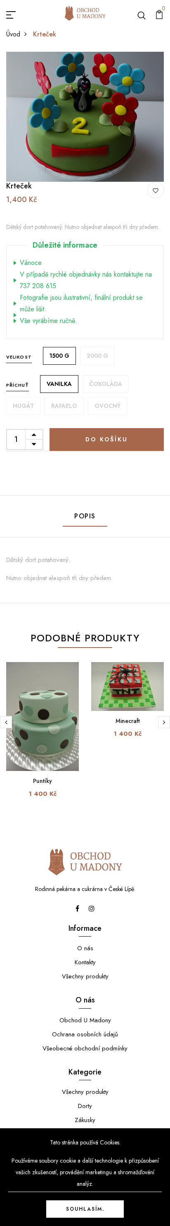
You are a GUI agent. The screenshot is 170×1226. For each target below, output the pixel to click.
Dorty (85, 1105)
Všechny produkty (85, 976)
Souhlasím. (85, 1209)
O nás (85, 948)
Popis (85, 516)
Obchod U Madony (85, 1020)
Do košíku (106, 439)
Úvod (13, 34)
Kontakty (85, 962)
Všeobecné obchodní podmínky (85, 1048)
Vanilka (59, 384)
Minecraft (128, 721)
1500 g (59, 356)
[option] (85, 117)
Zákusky (85, 1120)
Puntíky (42, 781)
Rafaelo (64, 406)
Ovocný (107, 406)
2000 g (97, 356)
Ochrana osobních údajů (85, 1034)
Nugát (23, 406)
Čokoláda (105, 384)
